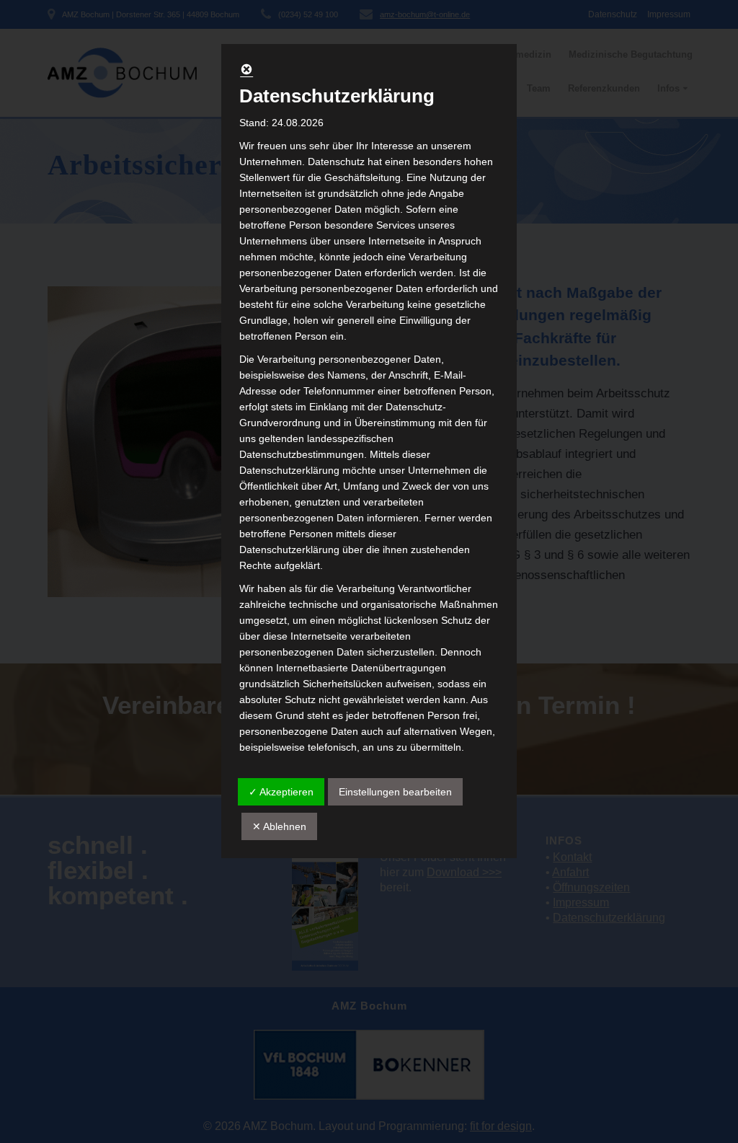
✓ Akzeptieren (281, 792)
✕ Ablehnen (279, 826)
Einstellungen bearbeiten (395, 792)
